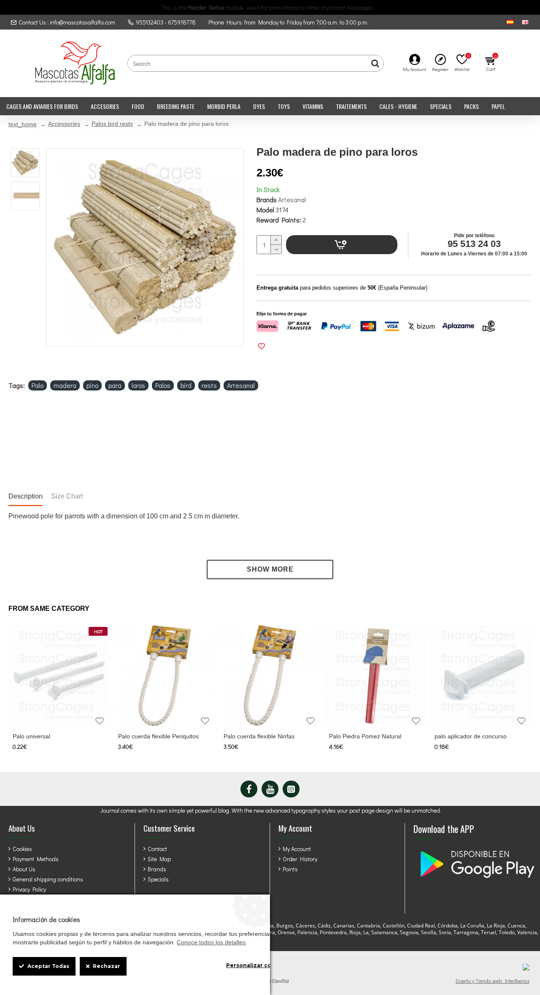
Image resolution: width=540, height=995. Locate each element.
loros (138, 385)
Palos (162, 385)
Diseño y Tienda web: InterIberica (492, 980)
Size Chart (67, 496)
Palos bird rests (112, 123)
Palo (37, 385)
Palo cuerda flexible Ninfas (259, 736)
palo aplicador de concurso (471, 736)
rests (209, 385)
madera (65, 385)
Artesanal (292, 199)
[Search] (375, 63)
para (115, 385)
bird (186, 385)
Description (25, 496)
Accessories (64, 123)
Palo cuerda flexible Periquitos (158, 736)
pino (92, 385)
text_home (22, 124)
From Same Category (48, 608)
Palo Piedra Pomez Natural (365, 736)
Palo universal (31, 736)
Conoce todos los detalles (211, 942)
